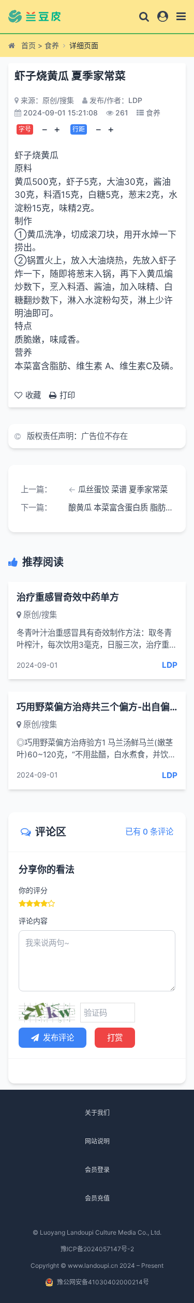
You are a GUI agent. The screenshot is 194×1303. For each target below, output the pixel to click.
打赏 (115, 1038)
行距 (78, 129)
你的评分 (33, 890)
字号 (25, 129)
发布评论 (58, 1038)
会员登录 (97, 1170)
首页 (28, 45)
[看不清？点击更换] (47, 1012)
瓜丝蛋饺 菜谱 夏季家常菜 (123, 489)
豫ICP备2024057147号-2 (97, 1249)
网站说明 (97, 1141)
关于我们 (97, 1113)
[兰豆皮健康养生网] (40, 16)
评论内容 (33, 920)
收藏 (33, 395)
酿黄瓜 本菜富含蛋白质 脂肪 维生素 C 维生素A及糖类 (120, 508)
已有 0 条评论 (149, 832)
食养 (51, 45)
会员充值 (97, 1198)
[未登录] (162, 16)
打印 (67, 395)
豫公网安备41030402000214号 (103, 1282)
